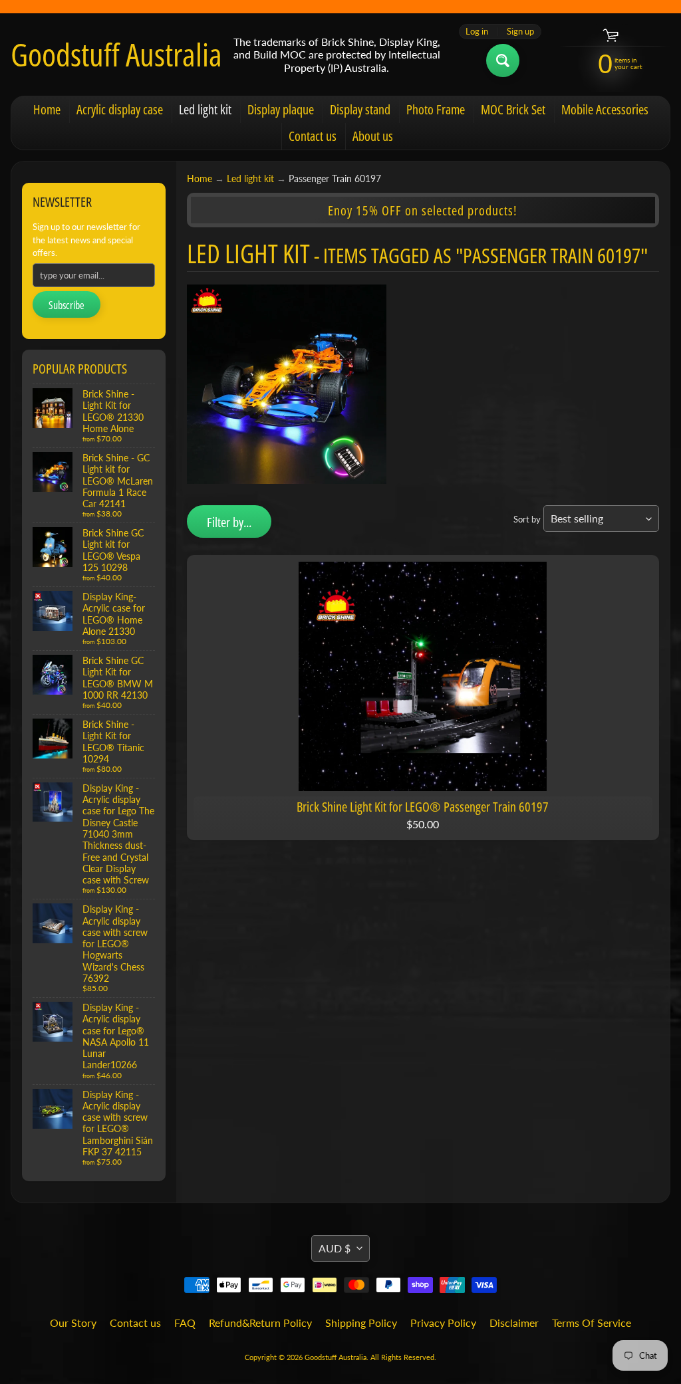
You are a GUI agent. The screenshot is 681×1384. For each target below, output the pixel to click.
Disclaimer (514, 1322)
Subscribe (66, 305)
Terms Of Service (591, 1322)
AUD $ (334, 1248)
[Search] (502, 60)
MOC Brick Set (513, 109)
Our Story (73, 1322)
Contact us (313, 136)
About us (372, 136)
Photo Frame (435, 109)
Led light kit (205, 109)
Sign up (520, 31)
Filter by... (229, 522)
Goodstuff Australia (116, 54)
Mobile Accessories (604, 109)
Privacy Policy (443, 1322)
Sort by (527, 519)
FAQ (185, 1322)
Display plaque (280, 109)
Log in (477, 31)
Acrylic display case (119, 109)
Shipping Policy (361, 1322)
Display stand (360, 109)
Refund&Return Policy (260, 1322)
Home (47, 109)
